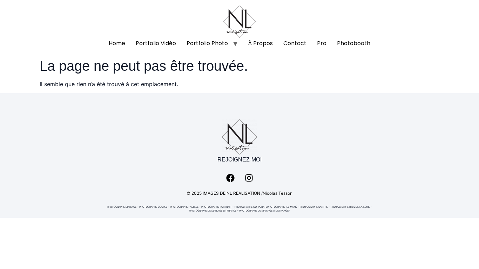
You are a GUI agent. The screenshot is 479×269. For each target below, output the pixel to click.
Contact (294, 43)
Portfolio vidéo (156, 43)
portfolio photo (207, 43)
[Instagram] (249, 178)
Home (117, 43)
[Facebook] (230, 178)
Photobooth (353, 43)
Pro (321, 43)
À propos (260, 43)
